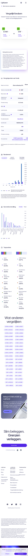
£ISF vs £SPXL (9, 372)
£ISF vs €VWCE (18, 366)
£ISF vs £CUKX (9, 359)
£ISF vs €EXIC (18, 375)
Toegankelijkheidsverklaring (14, 490)
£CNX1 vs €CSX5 (9, 339)
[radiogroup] (14, 158)
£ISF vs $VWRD (9, 366)
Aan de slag (14, 445)
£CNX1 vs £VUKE (19, 349)
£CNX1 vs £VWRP (9, 336)
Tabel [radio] (25, 206)
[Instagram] (20, 504)
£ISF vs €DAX (9, 375)
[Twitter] (11, 504)
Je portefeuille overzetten (4, 480)
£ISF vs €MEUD (9, 385)
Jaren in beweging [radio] (12, 158)
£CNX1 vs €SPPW (9, 352)
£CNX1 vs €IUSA (19, 343)
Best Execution (13, 482)
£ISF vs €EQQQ (9, 382)
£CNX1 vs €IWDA (19, 352)
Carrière (21, 469)
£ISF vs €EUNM (9, 362)
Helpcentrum (4, 477)
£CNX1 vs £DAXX (19, 346)
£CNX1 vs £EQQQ (9, 329)
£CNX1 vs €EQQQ (19, 329)
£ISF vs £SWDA (18, 379)
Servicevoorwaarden (14, 475)
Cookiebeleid (13, 487)
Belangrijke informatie (12, 472)
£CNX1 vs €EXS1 (9, 346)
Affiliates (21, 472)
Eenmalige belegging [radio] (22, 158)
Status (2, 483)
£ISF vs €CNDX (19, 382)
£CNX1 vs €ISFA (8, 349)
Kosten (2, 469)
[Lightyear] (4, 3)
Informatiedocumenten (14, 492)
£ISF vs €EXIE (19, 385)
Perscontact (22, 474)
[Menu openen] (26, 3)
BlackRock (20, 119)
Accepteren (20, 553)
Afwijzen (7, 553)
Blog (2, 472)
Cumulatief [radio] (4, 158)
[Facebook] (7, 504)
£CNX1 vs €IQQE (9, 333)
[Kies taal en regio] (21, 2)
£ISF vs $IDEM (19, 362)
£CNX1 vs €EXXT (19, 326)
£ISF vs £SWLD (9, 379)
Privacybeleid (13, 485)
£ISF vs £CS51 (9, 369)
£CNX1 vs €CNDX (9, 326)
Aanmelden (7, 411)
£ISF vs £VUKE (18, 359)
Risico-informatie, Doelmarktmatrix (14, 479)
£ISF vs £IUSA (18, 372)
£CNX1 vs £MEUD (19, 356)
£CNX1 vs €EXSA (9, 356)
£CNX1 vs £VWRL (19, 336)
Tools (2, 474)
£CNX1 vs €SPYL (9, 343)
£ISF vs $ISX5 (18, 369)
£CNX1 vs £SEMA (19, 333)
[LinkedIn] (16, 504)
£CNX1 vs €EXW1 (19, 339)
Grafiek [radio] (20, 206)
